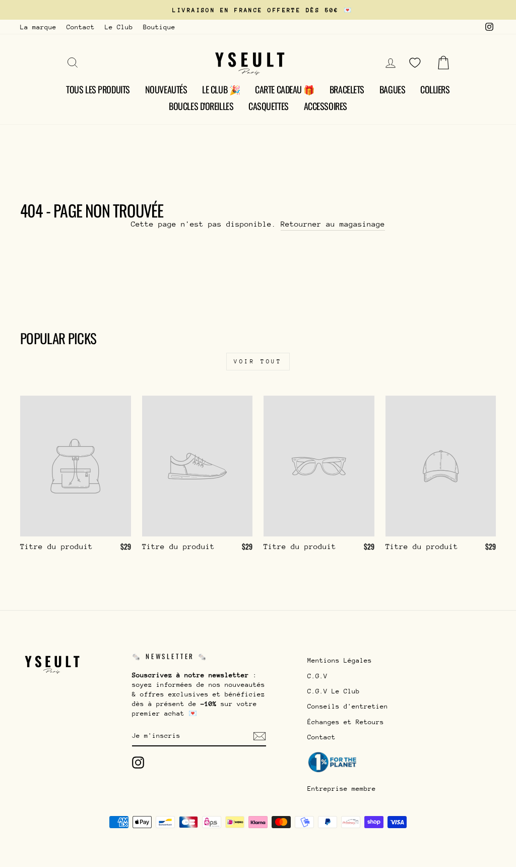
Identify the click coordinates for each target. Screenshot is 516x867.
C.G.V (317, 676)
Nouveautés (166, 89)
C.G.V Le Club (333, 691)
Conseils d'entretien (347, 706)
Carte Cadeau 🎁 (284, 89)
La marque (38, 27)
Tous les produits (98, 89)
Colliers (434, 89)
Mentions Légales (339, 660)
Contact (81, 27)
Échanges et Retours (345, 722)
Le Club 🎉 (221, 89)
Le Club (119, 27)
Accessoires (325, 106)
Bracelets (347, 89)
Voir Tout (258, 361)
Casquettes (268, 106)
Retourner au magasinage (333, 224)
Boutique (159, 27)
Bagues (392, 89)
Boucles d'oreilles (201, 106)
